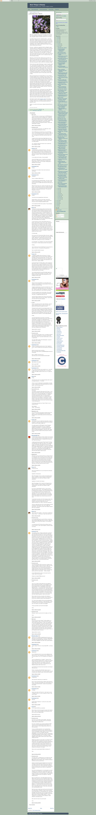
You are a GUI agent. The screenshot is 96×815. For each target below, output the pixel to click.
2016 (58, 203)
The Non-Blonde (59, 347)
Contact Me (57, 9)
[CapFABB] (61, 366)
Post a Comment (32, 804)
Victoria (33, 419)
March (59, 46)
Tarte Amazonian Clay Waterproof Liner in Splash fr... (62, 169)
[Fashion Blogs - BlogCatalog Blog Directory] (62, 314)
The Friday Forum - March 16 (62, 104)
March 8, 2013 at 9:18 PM (36, 561)
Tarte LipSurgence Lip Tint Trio (63, 164)
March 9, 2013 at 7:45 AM (36, 704)
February (59, 45)
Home (29, 9)
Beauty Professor (59, 327)
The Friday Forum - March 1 (62, 47)
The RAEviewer (59, 349)
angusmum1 (34, 531)
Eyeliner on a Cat (59, 338)
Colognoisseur (59, 331)
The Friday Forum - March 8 (36, 13)
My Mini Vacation (60, 97)
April (59, 188)
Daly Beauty (59, 334)
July (59, 192)
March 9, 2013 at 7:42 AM (36, 686)
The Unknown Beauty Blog (61, 350)
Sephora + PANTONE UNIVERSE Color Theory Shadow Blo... (62, 70)
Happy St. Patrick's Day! (62, 111)
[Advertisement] (60, 250)
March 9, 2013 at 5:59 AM (36, 642)
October (59, 196)
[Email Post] (43, 109)
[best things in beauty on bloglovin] (61, 299)
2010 (58, 38)
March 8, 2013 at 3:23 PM (36, 358)
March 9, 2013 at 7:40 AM (36, 674)
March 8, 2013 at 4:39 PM (36, 409)
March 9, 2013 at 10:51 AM (36, 716)
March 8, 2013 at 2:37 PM (36, 277)
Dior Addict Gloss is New (62, 118)
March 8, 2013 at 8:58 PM (36, 509)
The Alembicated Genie (60, 345)
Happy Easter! (60, 182)
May (59, 189)
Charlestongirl (34, 110)
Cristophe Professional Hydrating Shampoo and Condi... (62, 162)
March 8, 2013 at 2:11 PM (36, 252)
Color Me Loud (59, 332)
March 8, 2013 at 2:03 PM (36, 205)
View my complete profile (61, 211)
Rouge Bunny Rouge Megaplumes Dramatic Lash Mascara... (63, 138)
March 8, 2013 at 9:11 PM (36, 515)
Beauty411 (58, 328)
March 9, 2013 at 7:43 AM (36, 696)
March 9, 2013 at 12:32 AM (36, 617)
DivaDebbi (58, 336)
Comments (59, 216)
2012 (58, 41)
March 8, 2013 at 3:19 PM (36, 331)
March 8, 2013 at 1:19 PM (36, 146)
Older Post (52, 808)
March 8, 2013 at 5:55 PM (36, 417)
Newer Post (30, 808)
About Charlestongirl (35, 9)
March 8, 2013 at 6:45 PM (36, 452)
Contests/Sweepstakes (43, 9)
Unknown (33, 148)
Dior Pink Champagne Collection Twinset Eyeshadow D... (61, 50)
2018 (58, 204)
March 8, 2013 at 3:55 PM (36, 387)
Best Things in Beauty (37, 5)
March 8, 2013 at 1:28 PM (36, 164)
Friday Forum (39, 110)
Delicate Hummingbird (60, 335)
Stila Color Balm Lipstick (62, 52)
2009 (58, 37)
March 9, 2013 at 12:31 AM (36, 609)
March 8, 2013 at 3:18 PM (36, 300)
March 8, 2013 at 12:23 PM (36, 125)
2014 (58, 200)
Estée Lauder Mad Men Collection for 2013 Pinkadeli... (61, 64)
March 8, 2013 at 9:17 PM (36, 529)
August (59, 193)
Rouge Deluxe (59, 343)
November (59, 197)
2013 (58, 42)
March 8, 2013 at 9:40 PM (36, 578)
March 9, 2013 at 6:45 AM (36, 648)
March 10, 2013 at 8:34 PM (36, 754)
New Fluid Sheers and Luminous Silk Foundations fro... (62, 101)
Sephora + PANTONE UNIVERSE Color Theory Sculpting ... (62, 108)
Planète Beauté (59, 342)
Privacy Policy (51, 9)
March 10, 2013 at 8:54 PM (36, 802)
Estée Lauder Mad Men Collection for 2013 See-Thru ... (63, 67)
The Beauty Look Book (60, 346)
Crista (33, 706)
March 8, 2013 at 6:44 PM (36, 433)
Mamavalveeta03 (34, 435)
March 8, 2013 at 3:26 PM (36, 374)
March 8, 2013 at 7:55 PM (36, 465)
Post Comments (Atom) (36, 810)
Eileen (33, 207)
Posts (58, 214)
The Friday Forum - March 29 (62, 173)
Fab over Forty (59, 339)
